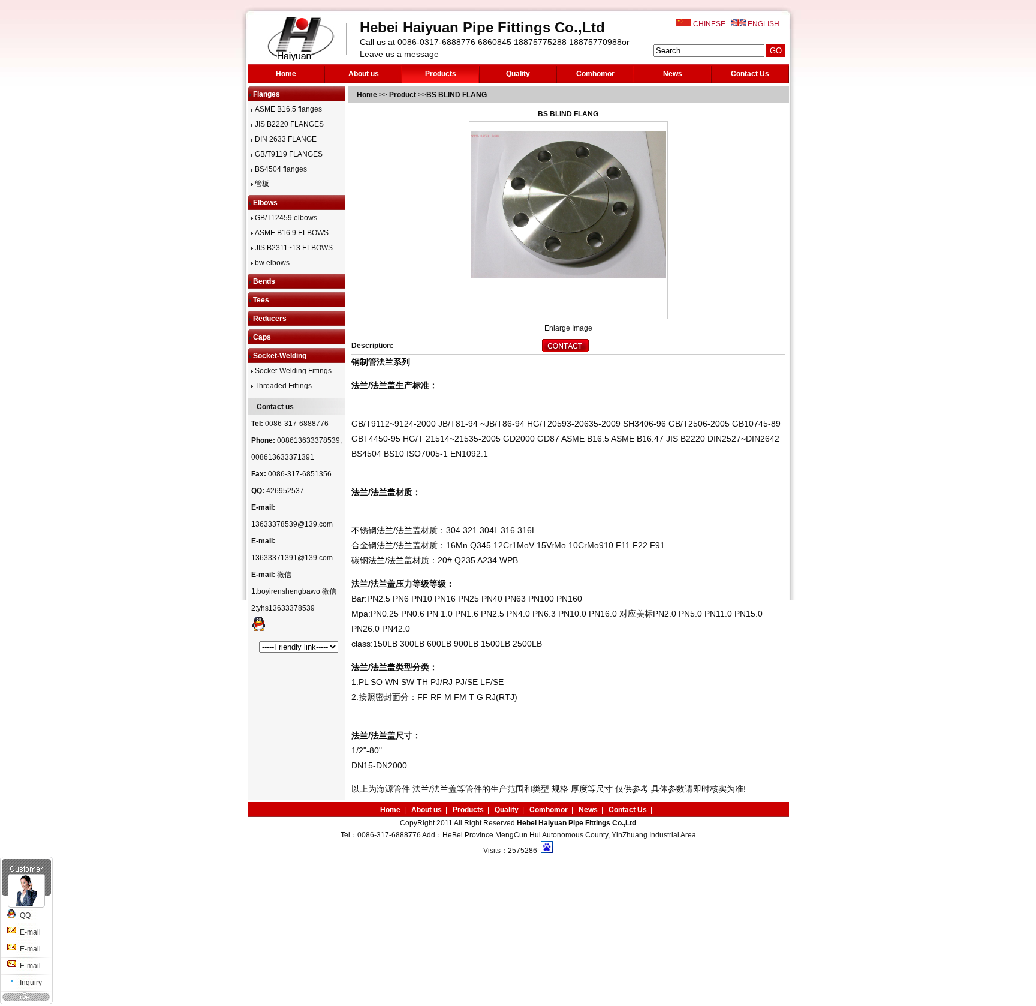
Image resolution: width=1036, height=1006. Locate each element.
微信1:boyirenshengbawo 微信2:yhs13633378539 (293, 591)
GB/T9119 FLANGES (288, 154)
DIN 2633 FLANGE (285, 139)
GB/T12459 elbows (285, 218)
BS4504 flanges (280, 169)
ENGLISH (763, 24)
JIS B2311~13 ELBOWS (293, 248)
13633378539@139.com (292, 524)
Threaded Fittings (282, 386)
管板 (261, 183)
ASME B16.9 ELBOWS (291, 233)
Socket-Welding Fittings (292, 371)
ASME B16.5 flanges (287, 109)
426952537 (285, 491)
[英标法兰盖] (565, 350)
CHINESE (709, 24)
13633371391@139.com (292, 558)
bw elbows (271, 263)
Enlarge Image (568, 328)
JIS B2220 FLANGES (288, 124)
